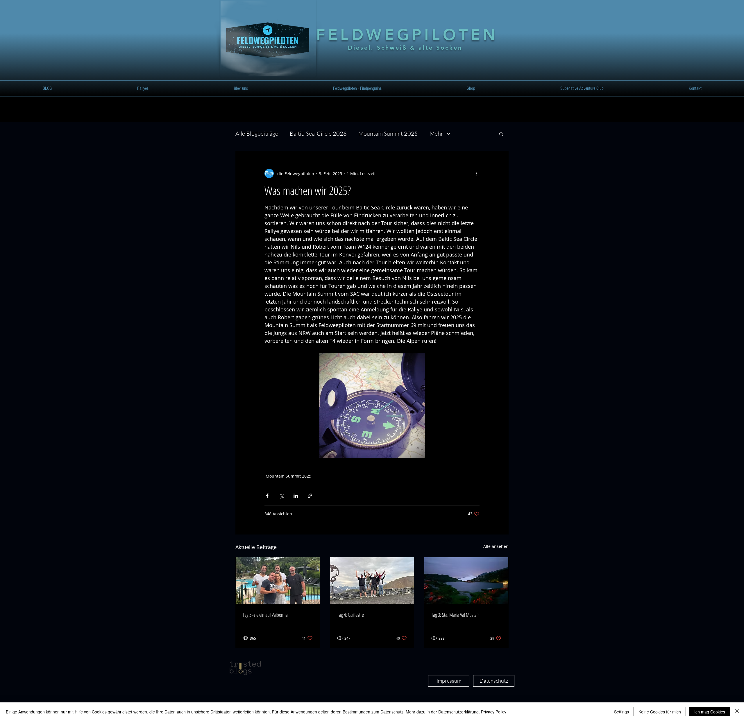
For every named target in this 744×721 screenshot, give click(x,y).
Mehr (436, 133)
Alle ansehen (496, 546)
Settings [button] (621, 712)
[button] (142, 88)
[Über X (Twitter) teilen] (281, 495)
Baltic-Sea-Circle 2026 (318, 133)
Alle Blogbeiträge (256, 133)
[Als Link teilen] (310, 495)
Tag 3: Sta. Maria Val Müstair (455, 614)
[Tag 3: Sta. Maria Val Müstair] (466, 580)
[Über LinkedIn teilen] (295, 495)
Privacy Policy (493, 712)
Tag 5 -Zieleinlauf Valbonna (265, 614)
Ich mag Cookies (709, 712)
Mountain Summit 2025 (388, 133)
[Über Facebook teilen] (267, 495)
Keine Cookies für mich (660, 712)
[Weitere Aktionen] (476, 173)
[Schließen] (737, 711)
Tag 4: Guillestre (350, 614)
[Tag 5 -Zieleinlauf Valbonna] (278, 580)
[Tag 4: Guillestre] (372, 580)
